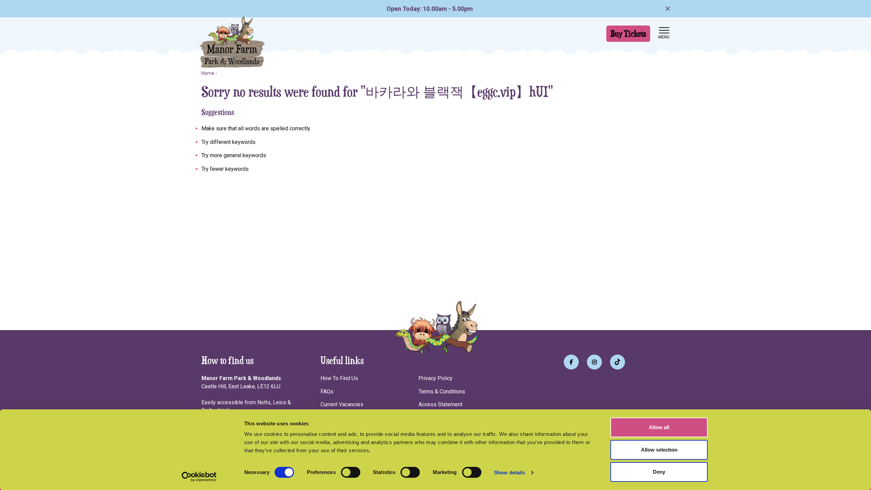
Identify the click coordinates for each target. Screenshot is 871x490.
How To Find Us (339, 378)
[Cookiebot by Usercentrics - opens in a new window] (199, 477)
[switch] (350, 472)
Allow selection (659, 450)
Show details (509, 472)
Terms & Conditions (441, 391)
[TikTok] (617, 362)
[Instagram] (594, 362)
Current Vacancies (342, 404)
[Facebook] (571, 362)
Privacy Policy (435, 378)
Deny (659, 472)
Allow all (659, 427)
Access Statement (440, 404)
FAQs (327, 391)
